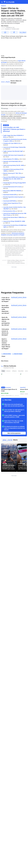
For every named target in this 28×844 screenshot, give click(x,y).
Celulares (8, 371)
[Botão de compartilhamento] (5, 32)
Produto (3, 5)
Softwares (14, 371)
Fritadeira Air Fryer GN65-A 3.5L (11, 143)
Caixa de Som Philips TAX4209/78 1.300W (14, 221)
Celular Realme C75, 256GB (10, 159)
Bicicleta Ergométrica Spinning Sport (13, 197)
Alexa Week (20, 371)
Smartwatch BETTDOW (9, 201)
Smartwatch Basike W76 (9, 194)
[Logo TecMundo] (9, 2)
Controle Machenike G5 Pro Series (12, 186)
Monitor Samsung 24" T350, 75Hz (12, 173)
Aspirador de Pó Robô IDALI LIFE (12, 161)
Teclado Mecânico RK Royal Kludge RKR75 (14, 183)
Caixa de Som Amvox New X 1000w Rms (14, 217)
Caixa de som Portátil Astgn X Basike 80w (14, 147)
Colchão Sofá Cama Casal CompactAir (13, 155)
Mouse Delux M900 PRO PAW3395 (12, 190)
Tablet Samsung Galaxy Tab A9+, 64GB (13, 165)
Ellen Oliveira (4, 26)
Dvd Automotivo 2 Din (9, 211)
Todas (3, 371)
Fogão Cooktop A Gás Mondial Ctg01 (13, 151)
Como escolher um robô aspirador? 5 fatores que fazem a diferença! (14, 129)
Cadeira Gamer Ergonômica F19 (11, 203)
